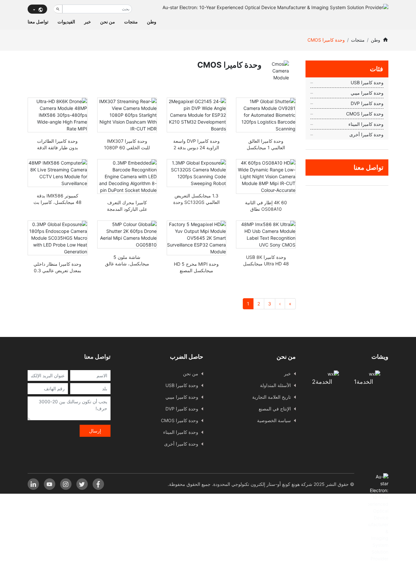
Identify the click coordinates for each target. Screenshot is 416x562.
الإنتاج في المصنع (275, 408)
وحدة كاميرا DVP (367, 103)
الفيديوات (66, 21)
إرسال (95, 431)
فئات (376, 69)
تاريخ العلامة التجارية (271, 397)
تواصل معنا (38, 21)
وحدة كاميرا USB (367, 82)
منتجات (131, 21)
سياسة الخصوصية (274, 420)
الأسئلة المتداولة (275, 385)
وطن (151, 21)
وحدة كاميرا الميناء (366, 124)
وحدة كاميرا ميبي (367, 93)
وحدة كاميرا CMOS (365, 113)
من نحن (107, 21)
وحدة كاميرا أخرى (366, 134)
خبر (87, 21)
